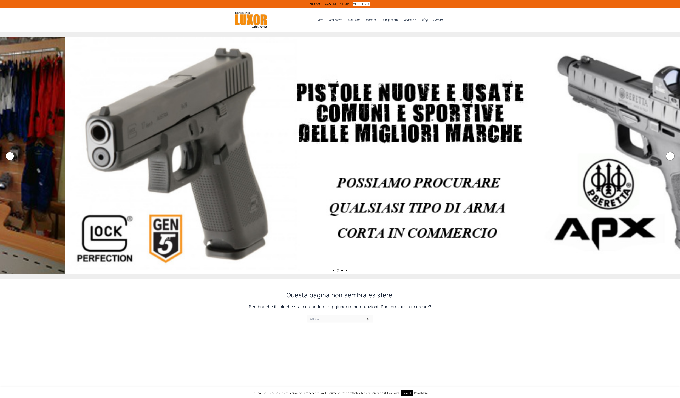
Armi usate (354, 20)
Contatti (438, 20)
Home (319, 20)
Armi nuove (335, 20)
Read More (421, 393)
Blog (425, 20)
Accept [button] (407, 393)
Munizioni (371, 20)
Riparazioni (409, 20)
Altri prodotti (390, 20)
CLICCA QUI (361, 4)
